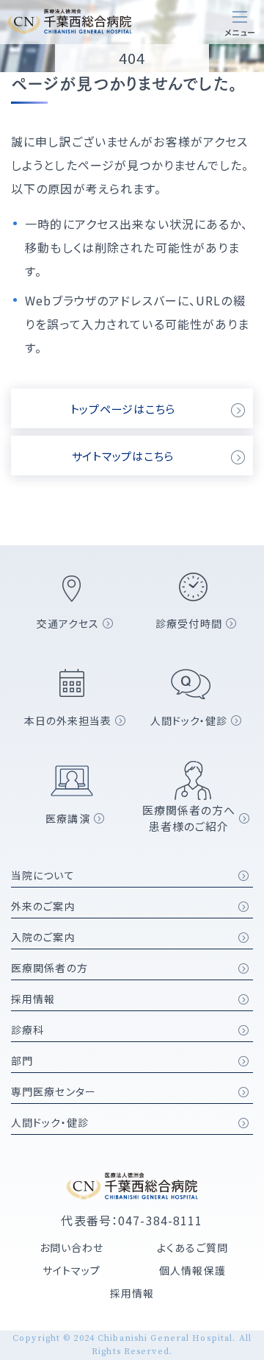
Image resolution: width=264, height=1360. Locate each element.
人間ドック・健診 (50, 1122)
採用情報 (33, 998)
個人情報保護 (192, 1270)
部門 (22, 1060)
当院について (43, 875)
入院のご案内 (43, 936)
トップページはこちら (123, 409)
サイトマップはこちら (123, 456)
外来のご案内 (43, 906)
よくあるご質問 (192, 1247)
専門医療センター (53, 1091)
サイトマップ (72, 1270)
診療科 (27, 1029)
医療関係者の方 (49, 967)
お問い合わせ (72, 1247)
